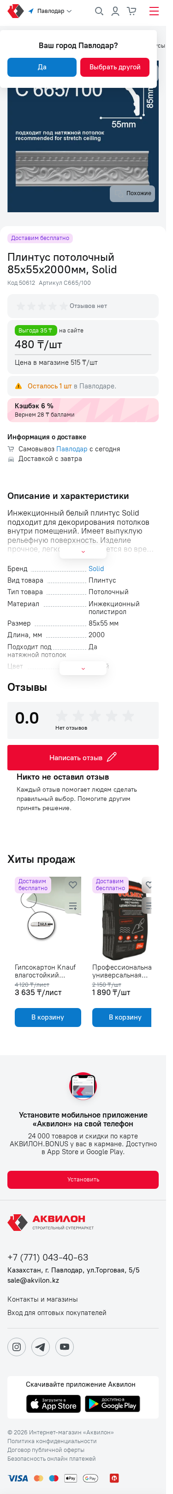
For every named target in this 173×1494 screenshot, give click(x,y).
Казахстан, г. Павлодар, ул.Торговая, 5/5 (73, 1270)
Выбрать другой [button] (115, 67)
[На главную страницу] (52, 1222)
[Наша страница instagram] (16, 1347)
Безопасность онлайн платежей (51, 1459)
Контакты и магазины (42, 1299)
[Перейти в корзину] (132, 11)
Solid (96, 569)
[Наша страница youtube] (64, 1347)
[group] (43, 306)
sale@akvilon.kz (33, 1281)
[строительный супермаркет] (15, 11)
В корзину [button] (46, 1017)
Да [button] (42, 67)
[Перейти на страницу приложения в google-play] (112, 1405)
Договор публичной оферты (45, 1450)
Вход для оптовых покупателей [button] (57, 1313)
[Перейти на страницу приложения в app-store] (53, 1405)
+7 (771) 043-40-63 (48, 1257)
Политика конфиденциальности (52, 1441)
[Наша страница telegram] (40, 1347)
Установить (83, 1179)
